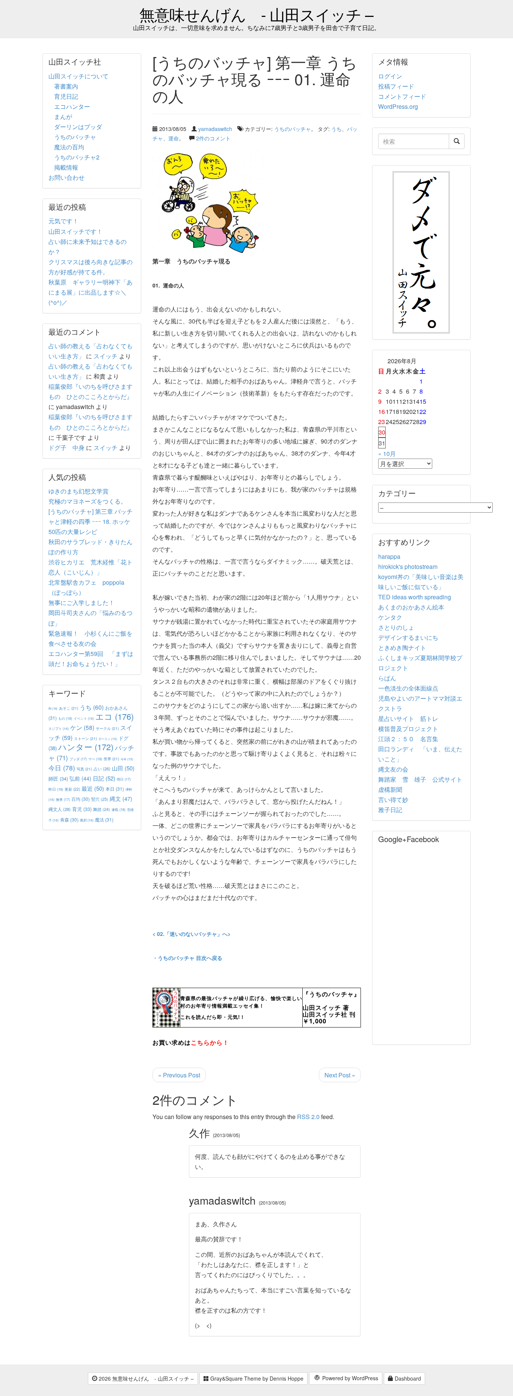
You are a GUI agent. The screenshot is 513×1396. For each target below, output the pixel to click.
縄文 (121, 798)
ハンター (85, 746)
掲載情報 (66, 167)
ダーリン (107, 739)
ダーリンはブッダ (78, 126)
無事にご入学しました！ (81, 602)
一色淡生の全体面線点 (408, 688)
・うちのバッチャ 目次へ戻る (187, 957)
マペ (95, 758)
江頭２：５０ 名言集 (408, 738)
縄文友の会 (393, 769)
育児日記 (66, 96)
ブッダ (78, 759)
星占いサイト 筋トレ (408, 718)
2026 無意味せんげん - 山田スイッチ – (145, 1378)
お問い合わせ (66, 177)
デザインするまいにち (408, 637)
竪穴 (99, 799)
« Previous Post (179, 1075)
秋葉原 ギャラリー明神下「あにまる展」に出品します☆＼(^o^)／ (90, 292)
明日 (124, 779)
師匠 (58, 778)
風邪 (87, 820)
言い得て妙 (393, 799)
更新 (72, 789)
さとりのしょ (396, 627)
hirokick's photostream (408, 566)
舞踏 (101, 809)
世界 (111, 758)
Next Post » (339, 1075)
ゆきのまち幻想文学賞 (78, 491)
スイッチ (106, 356)
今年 (127, 759)
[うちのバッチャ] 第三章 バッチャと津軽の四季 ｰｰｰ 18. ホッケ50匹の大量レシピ (90, 521)
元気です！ (63, 221)
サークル (107, 728)
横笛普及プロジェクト (408, 728)
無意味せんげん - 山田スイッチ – (256, 14)
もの (65, 718)
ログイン (390, 76)
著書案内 (66, 86)
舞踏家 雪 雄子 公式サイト (420, 779)
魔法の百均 (69, 147)
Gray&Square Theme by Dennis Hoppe (256, 1378)
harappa (389, 556)
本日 (115, 788)
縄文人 (59, 809)
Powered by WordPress (349, 1378)
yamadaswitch (215, 128)
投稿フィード (396, 86)
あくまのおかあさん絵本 (411, 607)
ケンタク (390, 617)
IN (52, 708)
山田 (123, 768)
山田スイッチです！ (75, 231)
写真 (84, 769)
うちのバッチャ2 (77, 157)
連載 (118, 809)
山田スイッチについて (78, 76)
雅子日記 (390, 809)
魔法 (104, 819)
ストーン (85, 738)
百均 (80, 799)
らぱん (387, 678)
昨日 (55, 789)
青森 (69, 819)
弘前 (80, 778)
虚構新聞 (390, 789)
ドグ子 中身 (66, 447)
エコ (114, 716)
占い (102, 769)
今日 (61, 767)
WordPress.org (398, 106)
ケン (82, 727)
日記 (104, 778)
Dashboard (407, 1378)
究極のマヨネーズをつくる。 (87, 501)
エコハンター (72, 106)
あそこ (68, 708)
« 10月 (387, 453)
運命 (173, 138)
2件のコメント (213, 138)
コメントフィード (402, 96)
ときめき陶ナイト (402, 647)
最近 (92, 788)
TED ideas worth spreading (414, 597)
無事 (63, 799)
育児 (82, 809)
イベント (84, 718)
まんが (63, 116)
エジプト (58, 728)
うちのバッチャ (292, 128)
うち (336, 128)
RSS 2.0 (308, 1116)
